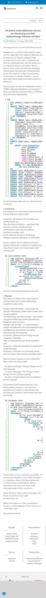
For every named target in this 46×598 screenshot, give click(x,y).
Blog (34, 541)
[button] (4, 594)
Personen (34, 534)
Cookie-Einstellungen (34, 563)
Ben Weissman (11, 41)
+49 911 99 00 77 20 (17, 2)
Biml (31, 41)
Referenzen (34, 539)
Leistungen (34, 536)
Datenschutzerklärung (34, 558)
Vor (39, 20)
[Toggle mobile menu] (41, 8)
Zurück (33, 20)
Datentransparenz (34, 561)
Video (34, 544)
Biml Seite (13, 508)
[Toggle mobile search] (37, 8)
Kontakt (11, 561)
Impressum (12, 558)
